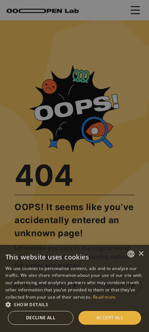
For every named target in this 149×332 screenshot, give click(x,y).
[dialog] (74, 166)
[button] (74, 304)
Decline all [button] (40, 318)
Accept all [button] (109, 318)
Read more (104, 297)
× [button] (141, 254)
